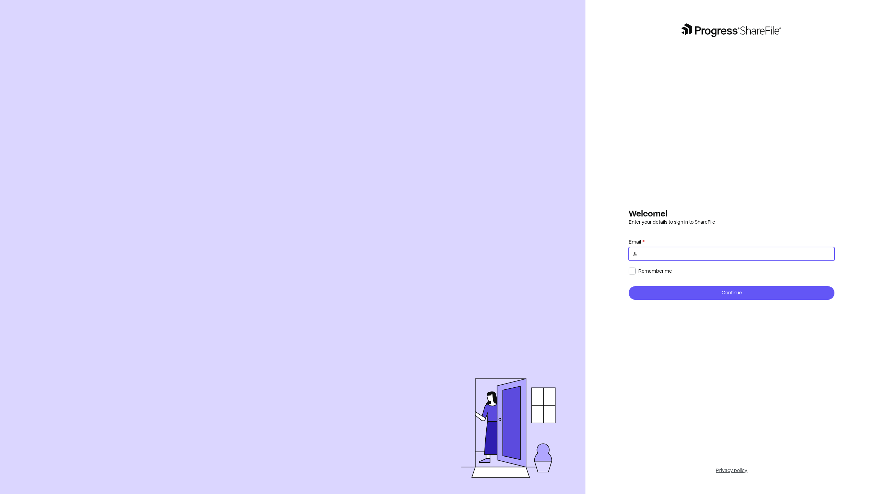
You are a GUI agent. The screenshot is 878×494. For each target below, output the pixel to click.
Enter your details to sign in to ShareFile (672, 222)
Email (635, 241)
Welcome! (648, 213)
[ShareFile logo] (731, 30)
